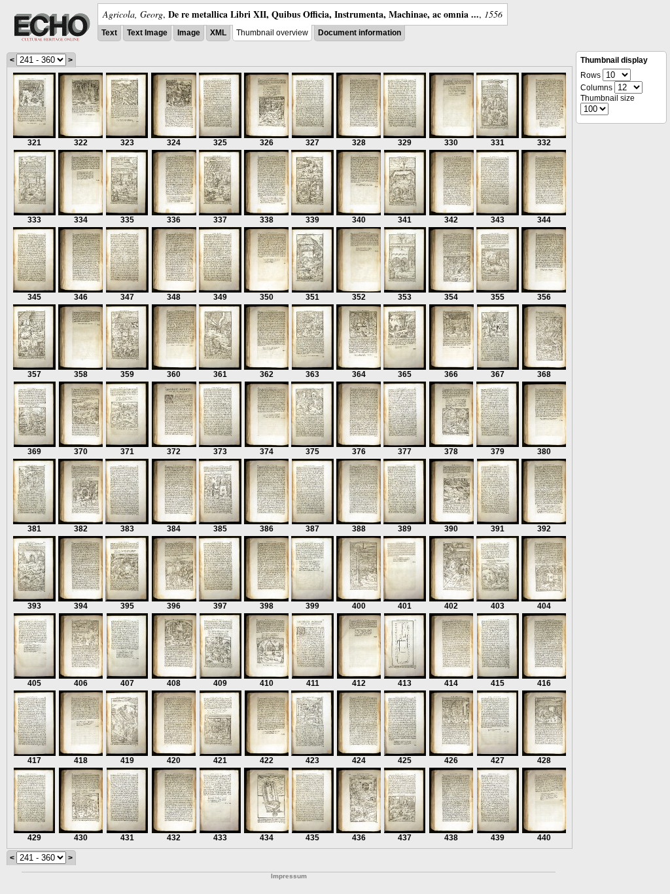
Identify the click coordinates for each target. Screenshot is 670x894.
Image (188, 32)
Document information (359, 32)
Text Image (147, 32)
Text (109, 32)
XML (218, 32)
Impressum (289, 876)
